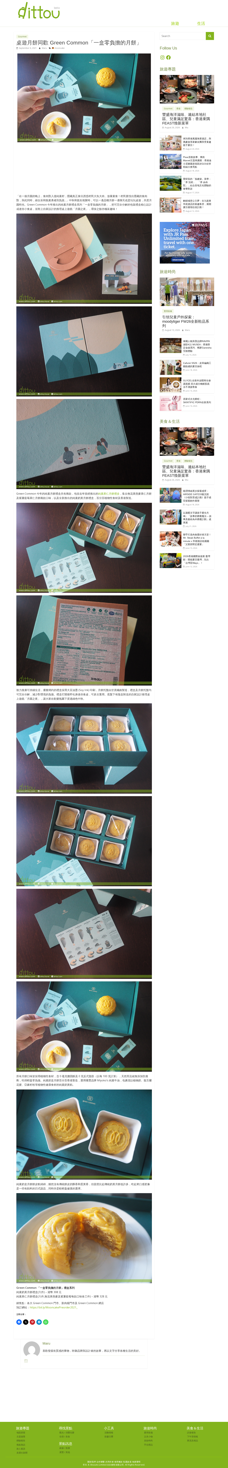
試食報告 (191, 1432)
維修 (61, 1448)
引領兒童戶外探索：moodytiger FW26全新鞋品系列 (185, 321)
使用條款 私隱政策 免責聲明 (127, 1461)
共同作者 (109, 1461)
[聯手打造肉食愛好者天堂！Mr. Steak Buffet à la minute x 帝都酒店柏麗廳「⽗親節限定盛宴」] (170, 533)
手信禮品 (148, 1444)
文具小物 (148, 1436)
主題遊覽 (21, 1436)
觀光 (61, 1432)
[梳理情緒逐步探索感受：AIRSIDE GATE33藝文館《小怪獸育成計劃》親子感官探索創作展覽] (170, 489)
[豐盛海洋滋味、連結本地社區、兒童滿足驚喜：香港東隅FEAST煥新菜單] (187, 76)
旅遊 (175, 23)
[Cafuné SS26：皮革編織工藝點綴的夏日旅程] (170, 361)
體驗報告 (188, 108)
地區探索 (21, 1432)
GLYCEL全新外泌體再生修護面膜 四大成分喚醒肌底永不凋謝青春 (197, 383)
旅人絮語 (21, 1448)
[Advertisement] (84, 170)
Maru (44, 48)
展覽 (61, 1452)
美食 (68, 1436)
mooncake (59, 48)
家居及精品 (192, 1440)
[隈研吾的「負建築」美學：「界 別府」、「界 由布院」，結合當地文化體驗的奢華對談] (170, 177)
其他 (68, 1452)
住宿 (61, 1436)
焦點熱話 (21, 1444)
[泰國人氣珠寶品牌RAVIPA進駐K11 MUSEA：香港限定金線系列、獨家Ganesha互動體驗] (170, 339)
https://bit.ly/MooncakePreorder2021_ (53, 1307)
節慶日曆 (108, 1436)
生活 (201, 23)
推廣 (68, 1448)
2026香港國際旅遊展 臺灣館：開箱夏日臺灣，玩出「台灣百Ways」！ (196, 559)
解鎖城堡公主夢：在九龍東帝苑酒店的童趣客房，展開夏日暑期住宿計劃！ (197, 204)
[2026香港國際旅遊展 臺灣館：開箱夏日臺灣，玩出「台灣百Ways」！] (170, 554)
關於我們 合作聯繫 (96, 1461)
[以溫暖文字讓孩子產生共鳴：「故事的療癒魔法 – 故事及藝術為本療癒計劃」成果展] (170, 511)
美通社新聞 (22, 1452)
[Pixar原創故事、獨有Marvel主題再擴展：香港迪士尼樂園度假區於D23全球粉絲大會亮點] (170, 155)
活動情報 (108, 1432)
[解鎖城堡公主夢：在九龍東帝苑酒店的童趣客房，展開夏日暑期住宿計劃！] (170, 199)
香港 (178, 108)
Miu (186, 127)
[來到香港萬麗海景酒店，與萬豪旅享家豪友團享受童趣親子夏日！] (170, 137)
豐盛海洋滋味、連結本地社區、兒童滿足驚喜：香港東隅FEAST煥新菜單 (186, 118)
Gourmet (22, 36)
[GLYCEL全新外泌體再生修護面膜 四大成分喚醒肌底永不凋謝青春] (170, 379)
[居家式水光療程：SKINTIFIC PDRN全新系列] (170, 397)
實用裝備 (168, 311)
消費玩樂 (70, 1432)
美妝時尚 (148, 1440)
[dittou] (38, 2)
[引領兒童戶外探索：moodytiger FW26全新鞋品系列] (187, 279)
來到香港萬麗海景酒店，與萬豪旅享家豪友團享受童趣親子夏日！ (197, 141)
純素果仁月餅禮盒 (109, 493)
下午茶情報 (192, 1436)
